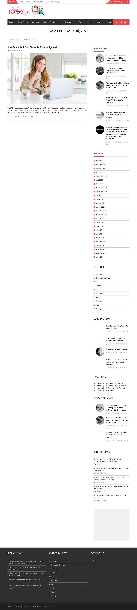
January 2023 (100, 245)
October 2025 (100, 172)
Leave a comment (28, 116)
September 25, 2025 (121, 142)
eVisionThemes (44, 606)
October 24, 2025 (120, 120)
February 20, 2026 (121, 91)
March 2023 (100, 238)
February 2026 (101, 164)
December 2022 (101, 249)
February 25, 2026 (121, 76)
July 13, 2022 (119, 344)
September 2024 (101, 191)
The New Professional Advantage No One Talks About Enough (115, 70)
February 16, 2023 (120, 331)
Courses (98, 282)
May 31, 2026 (119, 64)
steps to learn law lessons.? (117, 349)
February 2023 (100, 242)
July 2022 (99, 257)
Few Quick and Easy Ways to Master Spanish (32, 47)
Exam (81, 22)
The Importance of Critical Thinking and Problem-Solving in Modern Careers (116, 58)
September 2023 (101, 222)
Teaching (99, 301)
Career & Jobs (23, 22)
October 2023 (100, 218)
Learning (17, 116)
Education (68, 22)
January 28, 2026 (120, 105)
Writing (99, 22)
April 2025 (99, 180)
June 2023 (99, 234)
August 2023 (100, 226)
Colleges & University (50, 22)
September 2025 (101, 176)
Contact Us (110, 22)
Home (11, 22)
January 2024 (100, 207)
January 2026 (100, 168)
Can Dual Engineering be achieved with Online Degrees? (115, 114)
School (89, 22)
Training (98, 305)
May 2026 (99, 161)
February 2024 (101, 203)
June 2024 (99, 195)
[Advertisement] (112, 525)
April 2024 (99, 199)
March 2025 (100, 184)
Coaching (35, 22)
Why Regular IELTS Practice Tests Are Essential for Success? (116, 100)
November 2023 (101, 215)
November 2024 (101, 188)
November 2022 (101, 253)
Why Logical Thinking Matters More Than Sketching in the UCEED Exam (117, 85)
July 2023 (99, 230)
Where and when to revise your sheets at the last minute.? (116, 362)
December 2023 (101, 211)
